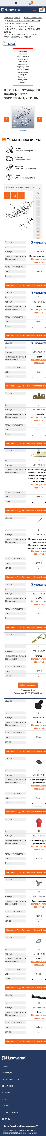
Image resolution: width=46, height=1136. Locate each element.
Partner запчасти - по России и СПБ (23, 20)
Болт (39, 722)
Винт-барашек (39, 901)
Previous (6, 119)
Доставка (16, 3)
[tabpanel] (23, 118)
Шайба (39, 598)
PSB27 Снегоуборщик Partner (20, 26)
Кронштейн (38, 414)
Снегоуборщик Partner (17, 23)
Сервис (5, 1099)
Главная (5, 1066)
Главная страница (12, 18)
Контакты (23, 3)
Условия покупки (10, 1112)
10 (38, 228)
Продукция (7, 1073)
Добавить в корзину (28, 685)
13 (38, 238)
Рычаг (39, 306)
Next (39, 119)
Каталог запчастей (33, 18)
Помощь (5, 1106)
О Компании (7, 1086)
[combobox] (23, 187)
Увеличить (23, 130)
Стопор (38, 656)
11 (38, 231)
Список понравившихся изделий (30, 3)
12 (38, 235)
